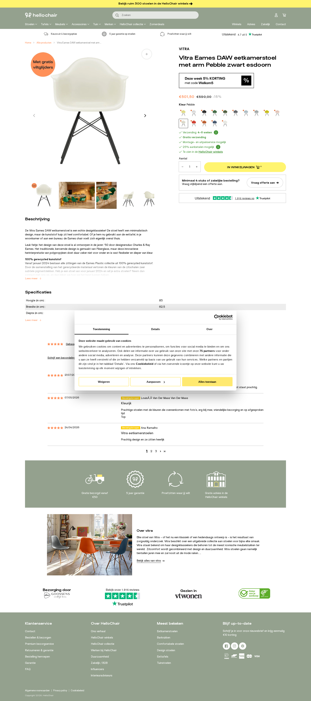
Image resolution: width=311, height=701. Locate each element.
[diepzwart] (204, 113)
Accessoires (79, 24)
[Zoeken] (117, 15)
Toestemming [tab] (101, 328)
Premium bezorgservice (39, 643)
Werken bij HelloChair (104, 650)
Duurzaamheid (100, 656)
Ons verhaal (98, 631)
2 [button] (151, 451)
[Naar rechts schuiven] (145, 115)
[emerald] (214, 113)
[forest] (225, 113)
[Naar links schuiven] (34, 115)
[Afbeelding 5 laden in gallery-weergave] (150, 195)
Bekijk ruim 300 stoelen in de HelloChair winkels (153, 3)
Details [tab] (155, 328)
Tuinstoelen (164, 662)
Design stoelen (166, 650)
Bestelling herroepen (37, 656)
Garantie (30, 662)
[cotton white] (193, 113)
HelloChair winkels (102, 637)
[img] (55, 375)
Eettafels (162, 656)
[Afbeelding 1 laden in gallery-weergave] (43, 195)
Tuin (95, 24)
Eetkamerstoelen (167, 631)
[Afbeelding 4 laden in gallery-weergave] (128, 195)
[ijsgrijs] (246, 113)
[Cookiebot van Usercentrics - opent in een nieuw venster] (217, 317)
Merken (109, 24)
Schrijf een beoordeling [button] (61, 357)
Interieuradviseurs (101, 675)
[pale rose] (277, 113)
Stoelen (29, 24)
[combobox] (155, 15)
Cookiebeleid (144, 363)
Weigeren (104, 381)
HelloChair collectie (131, 24)
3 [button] (156, 451)
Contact (30, 631)
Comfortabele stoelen (170, 643)
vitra (184, 49)
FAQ (28, 669)
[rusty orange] (204, 123)
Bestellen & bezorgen (38, 637)
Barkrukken (163, 637)
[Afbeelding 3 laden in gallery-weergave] (106, 195)
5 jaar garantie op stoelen (122, 34)
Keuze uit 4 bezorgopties (64, 34)
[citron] (183, 113)
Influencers (97, 669)
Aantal (183, 158)
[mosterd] (266, 113)
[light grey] (256, 113)
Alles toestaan (207, 381)
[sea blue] (214, 123)
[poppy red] (193, 123)
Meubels (60, 24)
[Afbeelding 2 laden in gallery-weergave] (77, 195)
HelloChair (48, 695)
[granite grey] (235, 113)
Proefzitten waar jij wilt (179, 34)
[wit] (225, 123)
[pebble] (183, 123)
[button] (160, 451)
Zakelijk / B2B (99, 662)
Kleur (187, 104)
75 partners (207, 350)
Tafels (45, 24)
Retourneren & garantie (39, 650)
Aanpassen (154, 381)
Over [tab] (209, 328)
